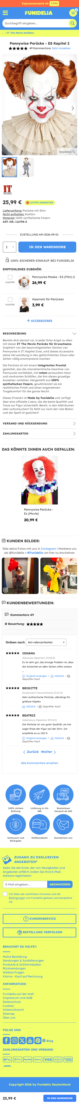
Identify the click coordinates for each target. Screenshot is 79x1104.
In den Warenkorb (60, 1098)
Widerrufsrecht (13, 1009)
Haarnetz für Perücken (48, 299)
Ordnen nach (15, 642)
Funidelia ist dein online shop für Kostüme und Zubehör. (39, 13)
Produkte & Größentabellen (22, 964)
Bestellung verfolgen (42, 932)
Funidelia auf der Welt (18, 994)
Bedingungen (17, 898)
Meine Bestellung (15, 956)
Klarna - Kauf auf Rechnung (22, 976)
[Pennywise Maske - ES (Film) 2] (23, 282)
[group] (9, 167)
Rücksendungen (14, 968)
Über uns (9, 1017)
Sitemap (9, 1013)
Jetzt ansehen (61, 48)
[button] (72, 109)
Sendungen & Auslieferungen (23, 960)
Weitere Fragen (13, 972)
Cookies (8, 1006)
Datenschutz (12, 1002)
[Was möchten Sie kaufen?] (5, 13)
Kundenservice (42, 918)
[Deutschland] (6, 1041)
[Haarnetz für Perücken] (23, 304)
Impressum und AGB (17, 998)
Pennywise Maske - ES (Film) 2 (53, 277)
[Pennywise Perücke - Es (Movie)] (39, 480)
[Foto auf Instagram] (20, 576)
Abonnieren (59, 884)
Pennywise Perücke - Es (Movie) (38, 511)
